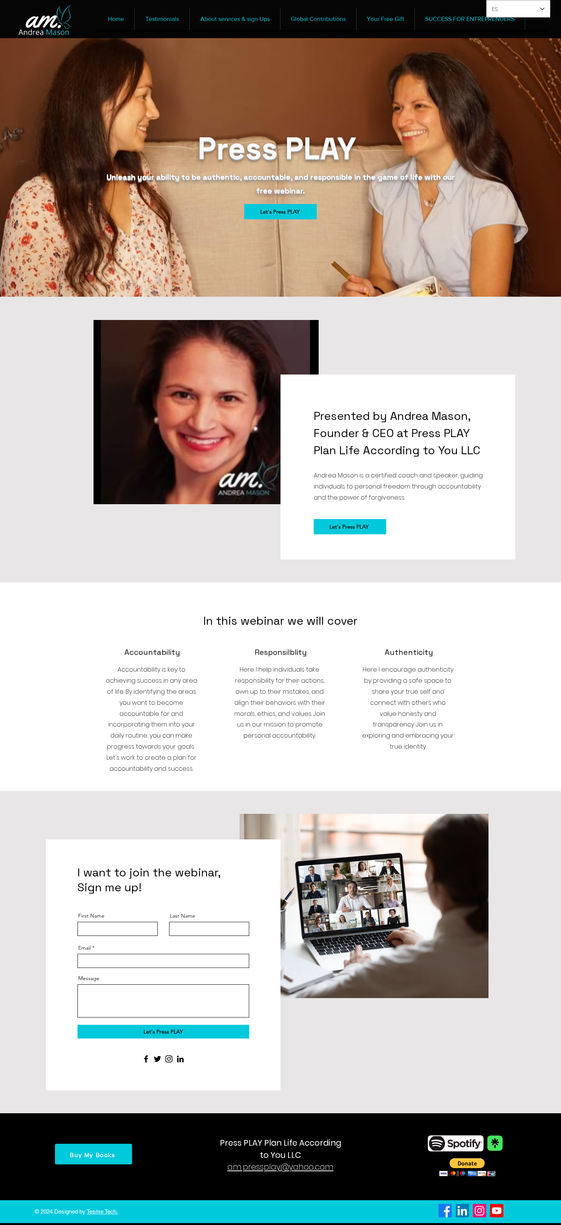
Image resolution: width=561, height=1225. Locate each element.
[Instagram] (169, 1059)
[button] (467, 1167)
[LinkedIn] (180, 1059)
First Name (91, 915)
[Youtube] (496, 1210)
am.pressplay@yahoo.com (280, 1166)
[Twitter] (157, 1059)
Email (84, 947)
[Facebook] (146, 1059)
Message (89, 978)
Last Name (182, 915)
